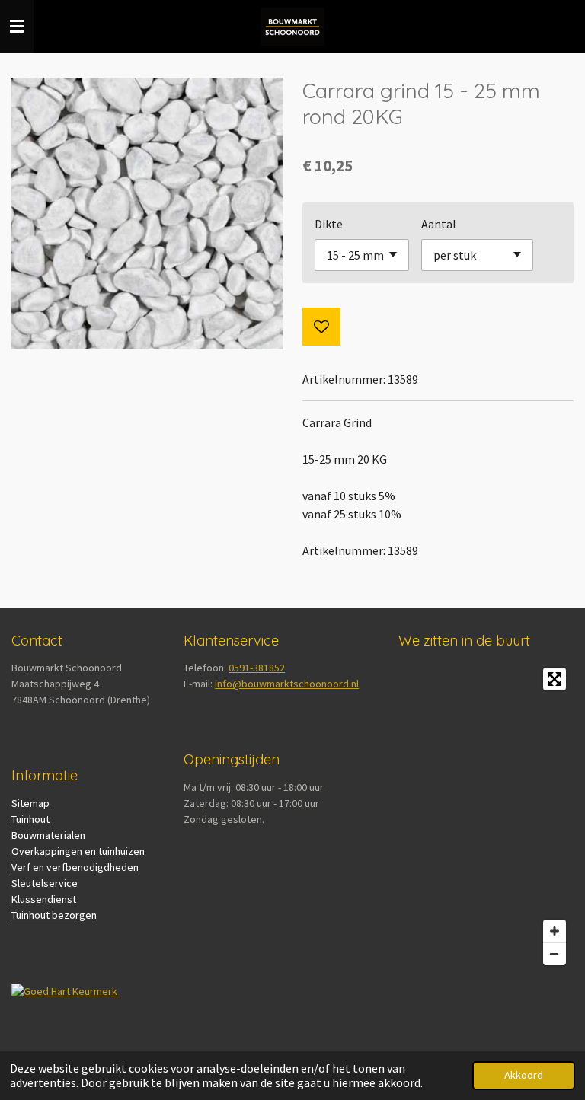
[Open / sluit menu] (17, 26)
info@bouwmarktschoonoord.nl (287, 683)
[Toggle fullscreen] (554, 679)
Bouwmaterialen (48, 835)
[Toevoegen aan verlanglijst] (321, 327)
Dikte (329, 223)
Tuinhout (30, 819)
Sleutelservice (44, 883)
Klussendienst (43, 899)
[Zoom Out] (554, 953)
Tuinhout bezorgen (54, 915)
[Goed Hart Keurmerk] (64, 991)
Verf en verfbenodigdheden (75, 867)
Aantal (438, 223)
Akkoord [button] (523, 1075)
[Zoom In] (554, 931)
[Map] (486, 816)
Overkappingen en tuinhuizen (78, 851)
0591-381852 (257, 667)
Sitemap (30, 803)
